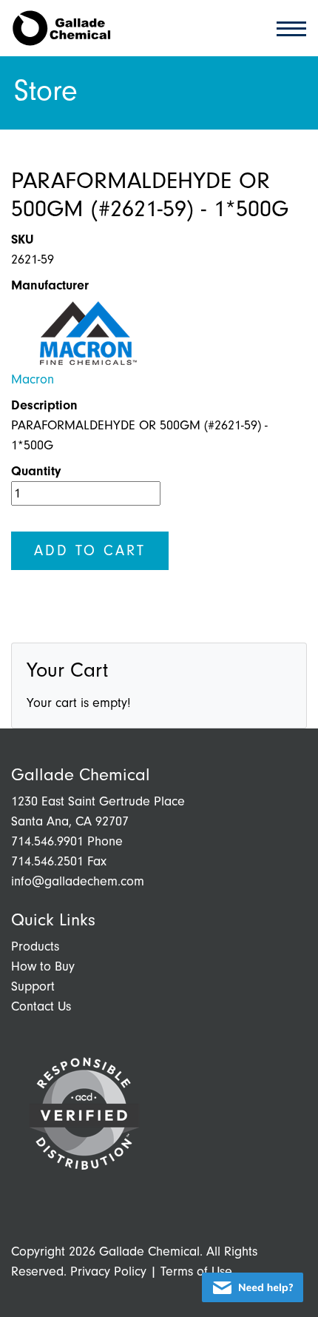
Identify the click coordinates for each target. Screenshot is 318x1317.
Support (33, 986)
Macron (32, 379)
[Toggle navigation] (287, 27)
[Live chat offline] (252, 1287)
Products (35, 946)
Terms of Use (196, 1271)
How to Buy (43, 966)
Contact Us (41, 1006)
